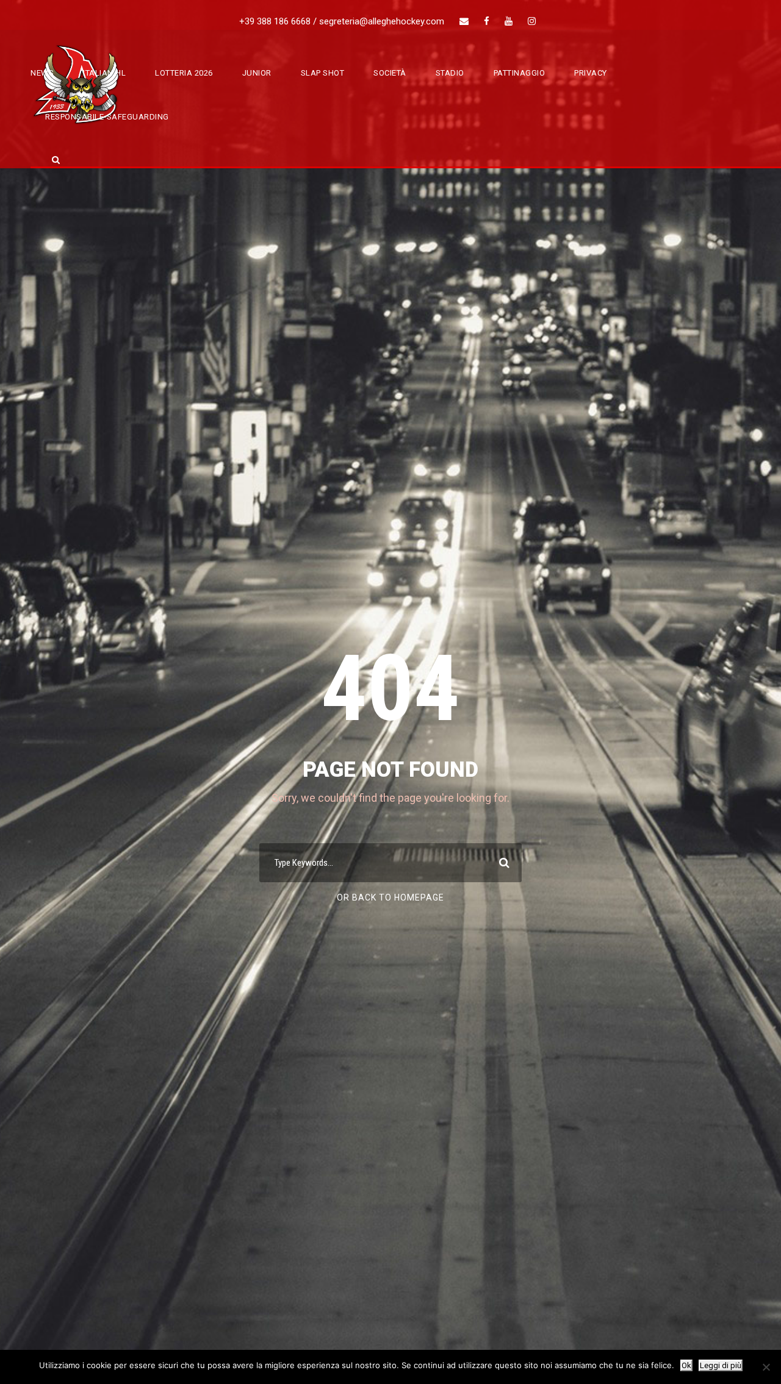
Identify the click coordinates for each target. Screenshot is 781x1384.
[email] (464, 21)
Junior (257, 72)
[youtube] (509, 21)
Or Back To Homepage (390, 897)
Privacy (590, 72)
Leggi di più (720, 1365)
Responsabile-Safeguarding (107, 116)
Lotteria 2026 (184, 72)
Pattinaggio (519, 72)
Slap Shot (323, 72)
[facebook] (486, 21)
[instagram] (532, 21)
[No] (766, 1367)
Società (389, 72)
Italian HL (104, 72)
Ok (686, 1365)
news (42, 72)
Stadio (450, 72)
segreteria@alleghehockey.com (381, 21)
